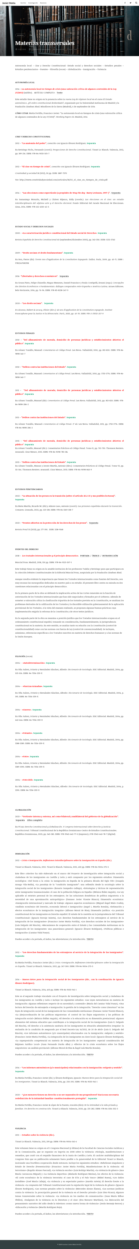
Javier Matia (8, 3)
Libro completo (34, 820)
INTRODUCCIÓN (110, 555)
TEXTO (90, 939)
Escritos (23, 3)
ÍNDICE (95, 555)
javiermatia (60, 49)
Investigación (33, 3)
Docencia (43, 3)
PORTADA (84, 555)
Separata (91, 143)
